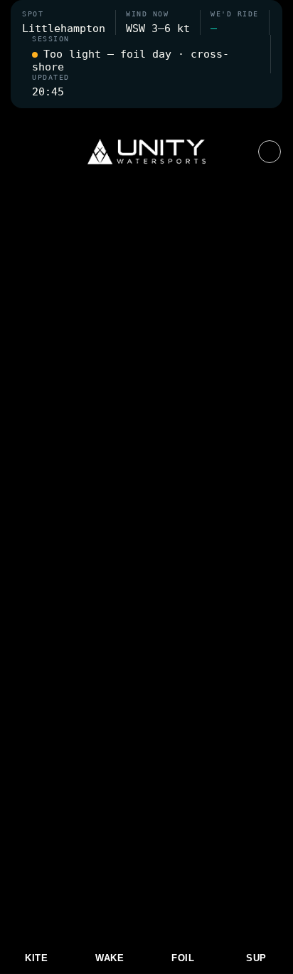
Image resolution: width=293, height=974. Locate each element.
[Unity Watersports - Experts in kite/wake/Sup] (146, 152)
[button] (146, 117)
